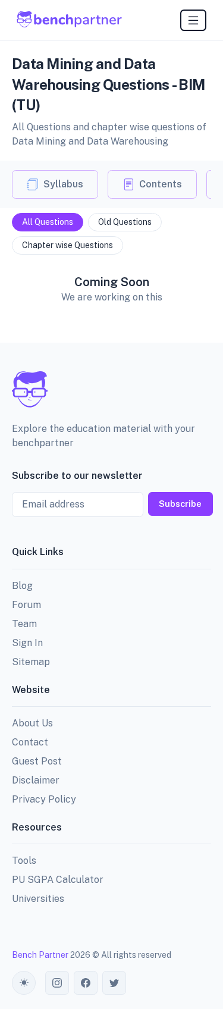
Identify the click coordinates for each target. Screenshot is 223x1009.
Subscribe (180, 504)
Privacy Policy (44, 799)
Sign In (27, 642)
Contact (30, 742)
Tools (24, 860)
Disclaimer (35, 780)
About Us (32, 723)
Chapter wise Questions (67, 245)
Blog (22, 585)
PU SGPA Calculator (57, 879)
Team (24, 623)
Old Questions (125, 222)
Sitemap (31, 662)
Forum (26, 604)
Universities (38, 898)
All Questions (47, 222)
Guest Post (37, 761)
